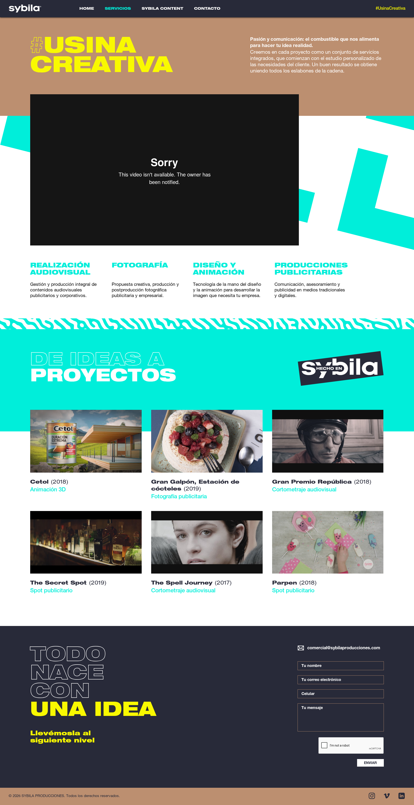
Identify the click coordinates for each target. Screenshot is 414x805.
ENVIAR (370, 763)
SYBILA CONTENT (162, 9)
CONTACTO (207, 9)
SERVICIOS (118, 9)
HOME (86, 9)
